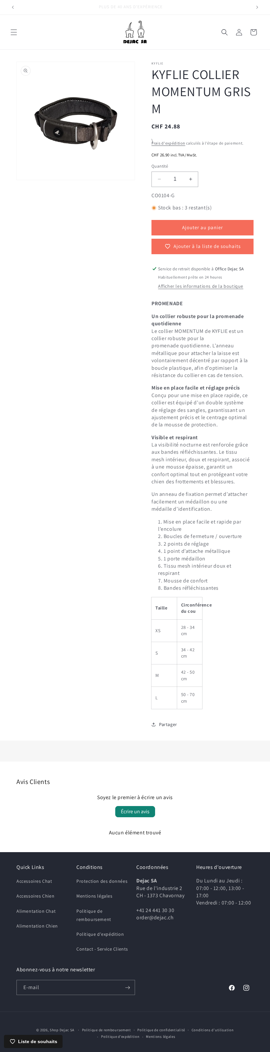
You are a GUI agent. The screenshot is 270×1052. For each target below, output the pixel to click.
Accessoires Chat (34, 881)
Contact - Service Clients (102, 949)
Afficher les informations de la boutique (200, 286)
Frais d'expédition (168, 143)
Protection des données (101, 881)
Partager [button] (168, 724)
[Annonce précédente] (13, 7)
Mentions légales (94, 896)
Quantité (159, 166)
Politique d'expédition (100, 934)
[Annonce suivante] (257, 7)
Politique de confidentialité (161, 1030)
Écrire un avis (135, 811)
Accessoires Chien (35, 896)
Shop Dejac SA (62, 1030)
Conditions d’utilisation (213, 1030)
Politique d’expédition (120, 1036)
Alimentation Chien (37, 926)
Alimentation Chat (36, 911)
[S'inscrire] (127, 987)
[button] (14, 32)
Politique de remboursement (93, 915)
